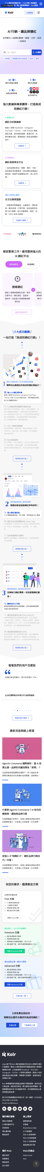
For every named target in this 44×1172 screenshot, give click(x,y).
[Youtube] (20, 1109)
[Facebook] (4, 1109)
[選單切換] (38, 12)
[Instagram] (9, 1109)
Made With (4, 5)
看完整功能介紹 (20, 458)
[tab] (13, 264)
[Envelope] (30, 1109)
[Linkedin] (15, 1109)
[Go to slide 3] (17, 710)
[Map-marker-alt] (25, 1109)
